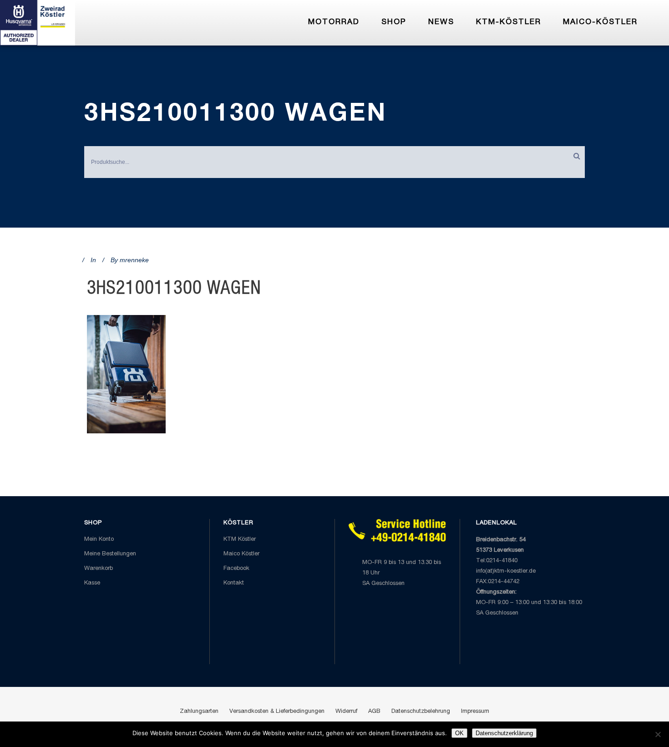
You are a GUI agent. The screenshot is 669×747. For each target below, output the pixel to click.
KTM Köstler (239, 540)
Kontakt (233, 583)
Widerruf (346, 712)
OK (459, 733)
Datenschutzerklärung (504, 733)
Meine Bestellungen (110, 554)
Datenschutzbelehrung (420, 712)
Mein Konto (99, 540)
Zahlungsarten (199, 712)
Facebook (236, 569)
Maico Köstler (241, 554)
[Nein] (657, 734)
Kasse (92, 583)
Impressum (475, 712)
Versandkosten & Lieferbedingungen (276, 712)
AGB (374, 712)
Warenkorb (98, 569)
